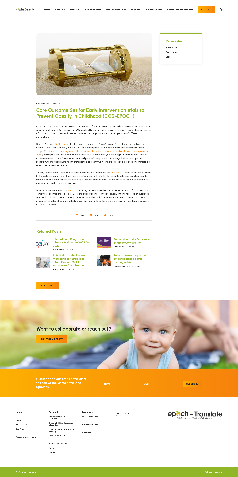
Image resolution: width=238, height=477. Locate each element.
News (51, 448)
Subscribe (192, 384)
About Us (60, 9)
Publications (43, 103)
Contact (206, 9)
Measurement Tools (116, 9)
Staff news (171, 52)
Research (74, 9)
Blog (128, 266)
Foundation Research (58, 436)
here (61, 176)
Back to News (48, 285)
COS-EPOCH (117, 172)
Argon (219, 472)
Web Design (209, 472)
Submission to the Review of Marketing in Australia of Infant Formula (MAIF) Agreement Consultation (70, 260)
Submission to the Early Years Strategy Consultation (132, 241)
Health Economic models (180, 9)
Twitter (126, 413)
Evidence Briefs (154, 9)
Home (47, 9)
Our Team (20, 429)
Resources (136, 9)
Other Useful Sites (90, 417)
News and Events (92, 9)
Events (52, 452)
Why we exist (21, 425)
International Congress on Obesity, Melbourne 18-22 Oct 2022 (72, 242)
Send (81, 215)
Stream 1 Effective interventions (57, 418)
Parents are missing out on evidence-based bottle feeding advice (130, 259)
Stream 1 (71, 190)
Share (95, 215)
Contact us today (51, 339)
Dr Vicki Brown (62, 144)
